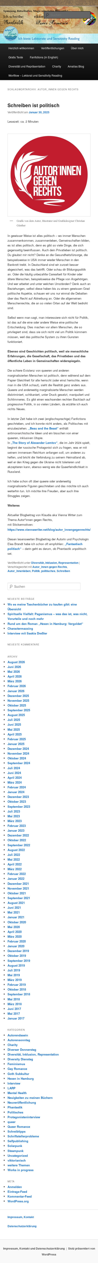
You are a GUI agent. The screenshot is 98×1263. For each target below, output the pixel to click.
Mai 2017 (14, 1013)
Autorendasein (18, 1035)
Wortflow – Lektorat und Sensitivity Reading (35, 75)
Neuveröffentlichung (22, 1102)
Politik (36, 571)
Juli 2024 (14, 768)
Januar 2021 (16, 917)
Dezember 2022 (18, 835)
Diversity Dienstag (20, 1059)
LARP (11, 1088)
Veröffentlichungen (52, 48)
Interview (14, 1083)
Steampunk (15, 1151)
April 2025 (15, 734)
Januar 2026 (16, 691)
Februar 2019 (17, 984)
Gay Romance (17, 1068)
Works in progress (21, 1170)
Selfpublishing (18, 1141)
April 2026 (15, 676)
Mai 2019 (14, 975)
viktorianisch (17, 1160)
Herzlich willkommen (21, 48)
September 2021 (19, 898)
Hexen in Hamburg (21, 1078)
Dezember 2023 (18, 797)
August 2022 (16, 850)
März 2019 (15, 980)
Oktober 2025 (17, 705)
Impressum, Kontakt (21, 1217)
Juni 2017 (14, 1009)
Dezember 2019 (18, 951)
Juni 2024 (14, 773)
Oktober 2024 (17, 758)
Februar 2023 (17, 825)
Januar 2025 (16, 744)
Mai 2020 (14, 927)
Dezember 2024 (18, 748)
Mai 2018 (14, 999)
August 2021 (16, 903)
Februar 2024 (17, 787)
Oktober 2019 (17, 955)
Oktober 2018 (17, 989)
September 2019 (19, 960)
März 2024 (15, 782)
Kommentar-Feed (20, 1196)
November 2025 (18, 700)
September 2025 (19, 710)
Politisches (15, 1112)
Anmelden (15, 1187)
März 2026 (15, 681)
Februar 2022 (17, 874)
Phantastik (15, 1107)
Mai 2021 (14, 912)
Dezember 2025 (18, 696)
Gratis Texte (15, 57)
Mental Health (17, 1093)
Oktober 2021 (17, 893)
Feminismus (16, 1064)
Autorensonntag (19, 1040)
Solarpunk (15, 1146)
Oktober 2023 (17, 801)
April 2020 (15, 931)
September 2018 (19, 994)
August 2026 (16, 662)
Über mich (77, 48)
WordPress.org (18, 1201)
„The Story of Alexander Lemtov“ (34, 442)
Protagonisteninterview (24, 1117)
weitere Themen (19, 1165)
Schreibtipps (17, 1131)
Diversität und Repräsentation (26, 66)
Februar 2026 (17, 686)
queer (11, 1122)
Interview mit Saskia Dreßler (27, 633)
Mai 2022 (14, 859)
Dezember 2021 (18, 883)
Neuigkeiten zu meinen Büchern (30, 1097)
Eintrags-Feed (17, 1191)
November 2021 (18, 888)
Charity (56, 66)
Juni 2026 (14, 667)
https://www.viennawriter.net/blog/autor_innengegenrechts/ (49, 529)
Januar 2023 (16, 830)
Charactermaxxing (20, 628)
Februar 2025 (17, 739)
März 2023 (15, 821)
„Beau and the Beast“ (43, 428)
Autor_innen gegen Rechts (49, 567)
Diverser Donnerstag (22, 1049)
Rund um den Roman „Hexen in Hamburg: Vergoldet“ (45, 623)
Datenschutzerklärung (22, 1226)
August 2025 (16, 715)
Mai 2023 (14, 816)
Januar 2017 (16, 1018)
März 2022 (15, 869)
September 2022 (19, 845)
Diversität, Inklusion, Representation (54, 563)
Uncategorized (18, 1155)
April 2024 (15, 777)
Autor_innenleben (19, 571)
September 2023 (19, 806)
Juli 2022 (14, 854)
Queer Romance (19, 1126)
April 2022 (15, 864)
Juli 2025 (14, 719)
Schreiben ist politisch (33, 105)
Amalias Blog (76, 66)
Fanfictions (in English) (44, 57)
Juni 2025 (14, 724)
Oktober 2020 (17, 922)
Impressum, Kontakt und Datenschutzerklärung (34, 1248)
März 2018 (15, 1004)
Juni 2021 (14, 907)
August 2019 (16, 965)
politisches (48, 571)
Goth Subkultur (18, 1073)
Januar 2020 (16, 946)
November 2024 (18, 753)
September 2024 (19, 763)
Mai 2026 (14, 671)
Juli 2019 (14, 970)
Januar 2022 (16, 878)
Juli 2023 (14, 811)
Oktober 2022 (17, 840)
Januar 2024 (16, 792)
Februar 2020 (17, 941)
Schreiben (63, 571)
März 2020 (15, 936)
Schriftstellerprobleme (23, 1136)
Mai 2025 (14, 729)
